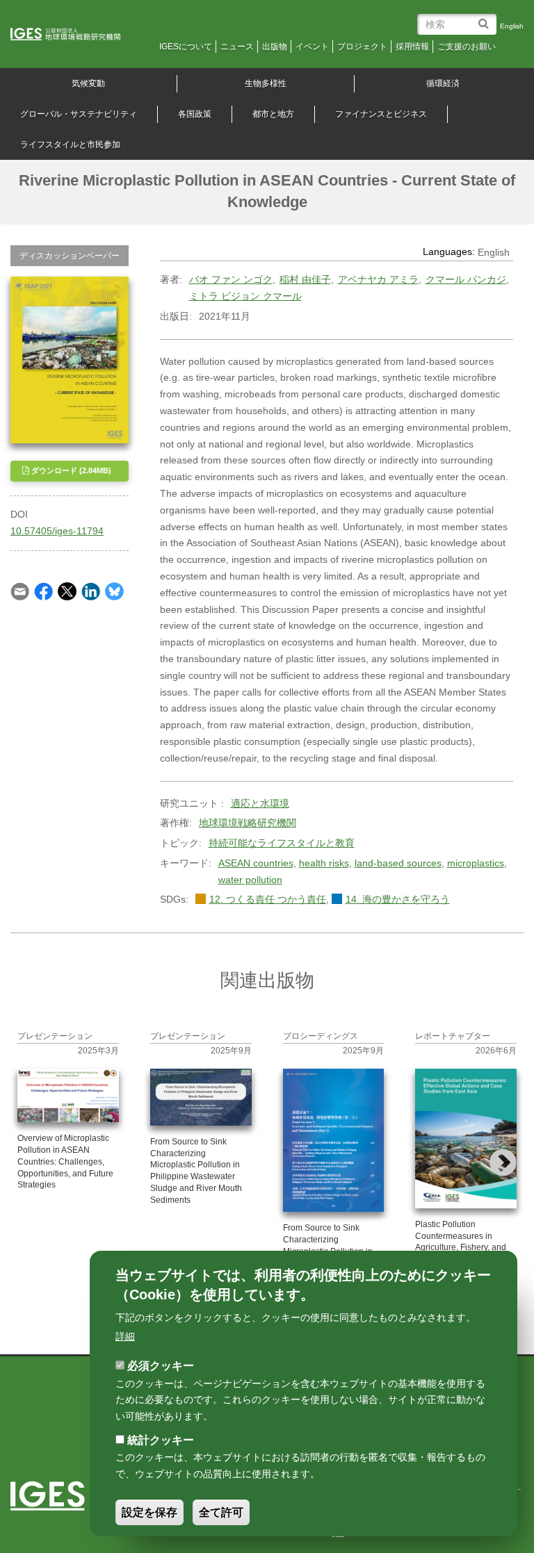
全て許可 (221, 1512)
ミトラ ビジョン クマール (245, 296)
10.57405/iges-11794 (57, 530)
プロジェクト (362, 46)
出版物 (274, 46)
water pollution (250, 879)
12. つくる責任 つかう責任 (267, 899)
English (512, 26)
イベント (312, 46)
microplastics (475, 863)
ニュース (237, 46)
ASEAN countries (255, 863)
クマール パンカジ (466, 279)
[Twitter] (67, 590)
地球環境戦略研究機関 (247, 822)
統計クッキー (160, 1440)
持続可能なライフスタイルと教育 (282, 842)
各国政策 (194, 114)
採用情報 (412, 46)
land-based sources (398, 863)
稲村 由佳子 (305, 279)
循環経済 (443, 83)
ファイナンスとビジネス (381, 114)
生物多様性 (265, 83)
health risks (324, 863)
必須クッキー (160, 1366)
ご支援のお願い (466, 46)
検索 (485, 18)
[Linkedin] (90, 590)
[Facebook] (43, 590)
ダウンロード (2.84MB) (70, 470)
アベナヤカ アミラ (378, 279)
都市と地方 (273, 114)
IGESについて (185, 46)
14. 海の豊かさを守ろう (398, 899)
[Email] (19, 590)
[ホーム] (74, 35)
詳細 (125, 1336)
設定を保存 (149, 1512)
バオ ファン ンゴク (231, 279)
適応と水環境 (260, 803)
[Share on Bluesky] (114, 590)
